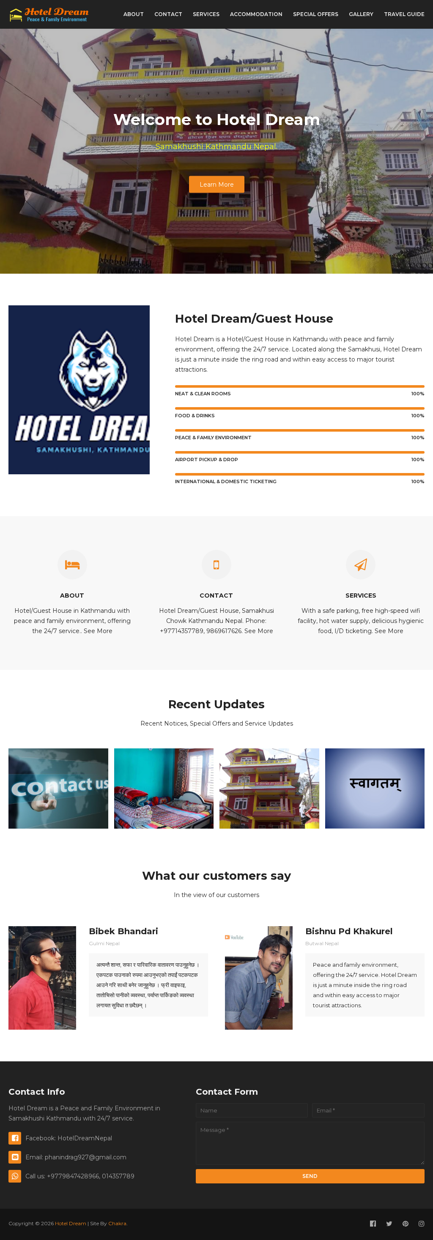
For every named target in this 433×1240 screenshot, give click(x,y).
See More (98, 631)
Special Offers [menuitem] (315, 14)
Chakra (117, 1223)
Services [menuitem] (206, 14)
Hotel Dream (70, 1223)
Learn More (217, 184)
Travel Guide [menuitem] (404, 14)
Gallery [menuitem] (361, 14)
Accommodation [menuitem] (256, 14)
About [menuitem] (133, 14)
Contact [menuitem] (168, 14)
